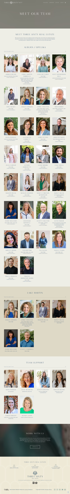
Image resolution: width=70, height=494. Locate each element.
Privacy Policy (48, 489)
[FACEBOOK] (55, 490)
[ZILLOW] (65, 490)
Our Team (57, 2)
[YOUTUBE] (62, 490)
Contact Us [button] (35, 446)
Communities (51, 2)
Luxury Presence (28, 489)
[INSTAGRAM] (57, 490)
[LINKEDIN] (60, 490)
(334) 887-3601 (35, 467)
